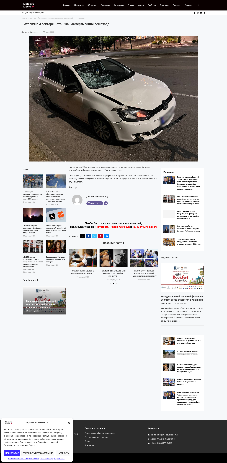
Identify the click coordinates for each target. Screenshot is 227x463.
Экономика (119, 5)
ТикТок (113, 226)
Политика (79, 5)
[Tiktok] (204, 13)
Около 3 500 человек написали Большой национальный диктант (113, 273)
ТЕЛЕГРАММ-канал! (144, 226)
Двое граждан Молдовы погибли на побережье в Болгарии (55, 259)
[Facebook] (194, 13)
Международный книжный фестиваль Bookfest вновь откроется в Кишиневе (41, 304)
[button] (69, 422)
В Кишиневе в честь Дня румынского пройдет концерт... (83, 273)
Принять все (12, 453)
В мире (131, 5)
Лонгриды (164, 5)
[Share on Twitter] (94, 236)
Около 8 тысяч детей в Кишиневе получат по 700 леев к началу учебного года (189, 340)
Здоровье (105, 5)
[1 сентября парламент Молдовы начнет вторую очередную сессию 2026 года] (169, 242)
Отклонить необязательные (38, 453)
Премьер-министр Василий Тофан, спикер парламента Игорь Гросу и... (144, 273)
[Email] (106, 203)
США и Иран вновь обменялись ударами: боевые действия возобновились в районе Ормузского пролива (55, 196)
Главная (66, 5)
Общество (92, 5)
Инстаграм (101, 226)
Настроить (63, 453)
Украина (188, 5)
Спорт (141, 5)
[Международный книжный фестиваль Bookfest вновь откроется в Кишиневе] (182, 277)
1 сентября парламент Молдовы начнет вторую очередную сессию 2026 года (188, 241)
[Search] (198, 5)
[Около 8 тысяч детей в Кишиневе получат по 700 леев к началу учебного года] (169, 341)
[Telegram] (201, 13)
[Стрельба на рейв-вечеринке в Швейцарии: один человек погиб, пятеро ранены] (33, 215)
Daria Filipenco (166, 303)
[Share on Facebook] (88, 236)
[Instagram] (198, 13)
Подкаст (177, 5)
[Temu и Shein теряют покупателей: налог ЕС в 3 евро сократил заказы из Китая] (56, 215)
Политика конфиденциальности (52, 459)
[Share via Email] (106, 236)
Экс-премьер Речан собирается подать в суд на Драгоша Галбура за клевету (188, 228)
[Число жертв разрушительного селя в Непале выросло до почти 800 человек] (33, 181)
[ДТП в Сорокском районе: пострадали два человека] (169, 354)
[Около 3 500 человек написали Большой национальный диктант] (113, 258)
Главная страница (29, 18)
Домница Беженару (30, 32)
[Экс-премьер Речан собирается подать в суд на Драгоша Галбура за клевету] (169, 229)
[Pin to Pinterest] (100, 236)
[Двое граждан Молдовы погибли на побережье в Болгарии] (56, 246)
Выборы (152, 5)
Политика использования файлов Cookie (23, 459)
